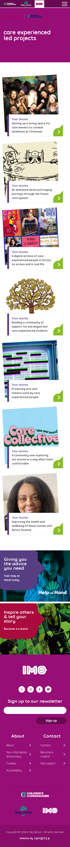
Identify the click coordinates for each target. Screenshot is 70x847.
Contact (45, 745)
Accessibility (14, 770)
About (10, 745)
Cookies (11, 763)
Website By (27, 838)
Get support (48, 763)
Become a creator (46, 754)
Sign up (51, 720)
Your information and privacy (16, 754)
